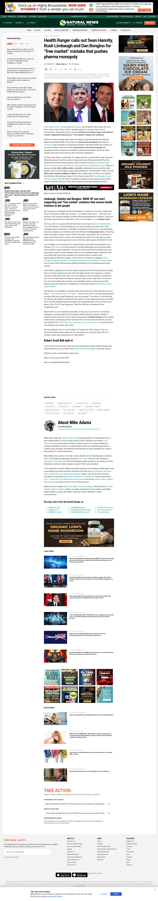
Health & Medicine (61, 30)
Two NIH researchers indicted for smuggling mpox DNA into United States (19, 124)
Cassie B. (81, 594)
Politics (37, 30)
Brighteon (11, 16)
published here (82, 884)
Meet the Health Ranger (74, 844)
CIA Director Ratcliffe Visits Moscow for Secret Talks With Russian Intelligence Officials (20, 61)
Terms (57, 881)
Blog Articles (101, 857)
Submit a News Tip (73, 860)
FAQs (145, 16)
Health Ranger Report (13, 183)
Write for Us (71, 852)
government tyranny (68, 76)
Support (69, 849)
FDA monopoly (64, 406)
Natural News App (102, 852)
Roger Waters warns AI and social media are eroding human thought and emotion (21, 80)
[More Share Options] (80, 69)
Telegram (129, 846)
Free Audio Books (104, 510)
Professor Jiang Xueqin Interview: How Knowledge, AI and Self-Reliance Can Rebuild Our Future (13, 240)
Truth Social (130, 852)
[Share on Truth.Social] (70, 69)
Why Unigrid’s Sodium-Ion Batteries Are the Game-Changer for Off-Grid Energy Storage (21, 107)
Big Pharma (52, 74)
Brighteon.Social (131, 844)
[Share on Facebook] (51, 69)
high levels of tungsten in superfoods (79, 476)
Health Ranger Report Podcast (107, 849)
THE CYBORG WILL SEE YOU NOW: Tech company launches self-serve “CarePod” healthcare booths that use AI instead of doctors (91, 616)
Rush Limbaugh (85, 78)
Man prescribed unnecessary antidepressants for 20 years (89, 771)
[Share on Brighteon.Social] (46, 69)
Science (114, 30)
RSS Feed (100, 860)
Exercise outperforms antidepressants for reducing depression (91, 715)
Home (4, 16)
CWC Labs (83, 459)
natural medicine (59, 78)
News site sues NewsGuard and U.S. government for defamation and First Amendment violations (87, 634)
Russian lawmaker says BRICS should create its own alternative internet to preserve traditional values (91, 653)
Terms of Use (71, 865)
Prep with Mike (22, 16)
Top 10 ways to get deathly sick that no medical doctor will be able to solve (90, 753)
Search (153, 16)
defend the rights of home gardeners (78, 486)
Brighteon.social (55, 512)
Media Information (73, 854)
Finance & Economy (80, 30)
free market (56, 76)
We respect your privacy (11, 857)
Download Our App (127, 16)
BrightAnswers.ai (112, 16)
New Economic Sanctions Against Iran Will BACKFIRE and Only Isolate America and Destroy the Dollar (31, 240)
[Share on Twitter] (56, 69)
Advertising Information (74, 857)
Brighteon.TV (54, 510)
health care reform (84, 76)
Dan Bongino (92, 74)
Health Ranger (54, 36)
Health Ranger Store (103, 846)
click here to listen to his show (63, 294)
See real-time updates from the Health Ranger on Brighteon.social (79, 429)
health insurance (97, 76)
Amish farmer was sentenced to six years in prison (78, 322)
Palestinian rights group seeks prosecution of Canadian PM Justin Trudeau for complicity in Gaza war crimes (90, 597)
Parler (128, 849)
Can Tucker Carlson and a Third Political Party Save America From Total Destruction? (13, 224)
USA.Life (129, 865)
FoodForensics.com (105, 507)
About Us (138, 16)
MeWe (128, 860)
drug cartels (101, 74)
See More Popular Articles (22, 145)
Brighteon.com (54, 507)
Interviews (32, 16)
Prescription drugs (72, 78)
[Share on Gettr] (75, 69)
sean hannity (96, 78)
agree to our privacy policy (51, 896)
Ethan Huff (81, 575)
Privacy (52, 881)
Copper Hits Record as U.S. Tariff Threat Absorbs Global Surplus (19, 115)
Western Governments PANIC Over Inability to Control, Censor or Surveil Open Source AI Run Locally (31, 207)
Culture (47, 30)
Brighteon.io (130, 841)
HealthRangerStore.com (80, 512)
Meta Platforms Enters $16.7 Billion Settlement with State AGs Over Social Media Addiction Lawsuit (21, 90)
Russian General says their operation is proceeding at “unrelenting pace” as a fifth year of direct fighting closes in (21, 70)
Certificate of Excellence (54, 461)
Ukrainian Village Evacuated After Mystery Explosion (19, 98)
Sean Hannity (49, 127)
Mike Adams (61, 64)
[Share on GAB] (65, 69)
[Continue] (47, 852)
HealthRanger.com (78, 507)
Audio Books (42, 16)
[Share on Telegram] (61, 69)
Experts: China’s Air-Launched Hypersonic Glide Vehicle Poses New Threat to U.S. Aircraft (20, 134)
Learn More (103, 894)
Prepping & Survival (99, 30)
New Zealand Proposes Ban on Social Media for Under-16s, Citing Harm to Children (20, 51)
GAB (127, 862)
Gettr (128, 854)
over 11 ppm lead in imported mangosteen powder (64, 479)
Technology (125, 30)
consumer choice (80, 74)
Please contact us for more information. (57, 823)
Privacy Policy (71, 862)
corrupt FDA (49, 145)
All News (100, 844)
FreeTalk (129, 857)
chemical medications (65, 74)
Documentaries (103, 512)
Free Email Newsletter (74, 846)
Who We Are (71, 841)
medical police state (86, 410)
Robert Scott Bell (81, 349)
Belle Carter (81, 556)
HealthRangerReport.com (81, 510)
